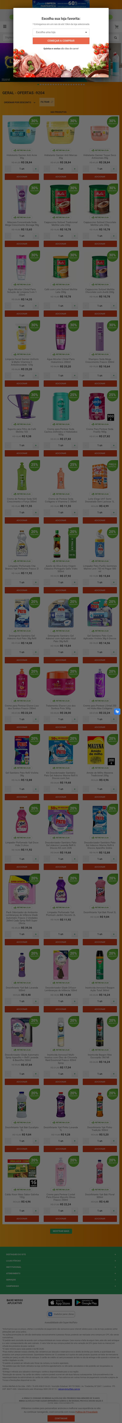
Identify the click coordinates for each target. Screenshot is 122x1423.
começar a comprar (61, 40)
